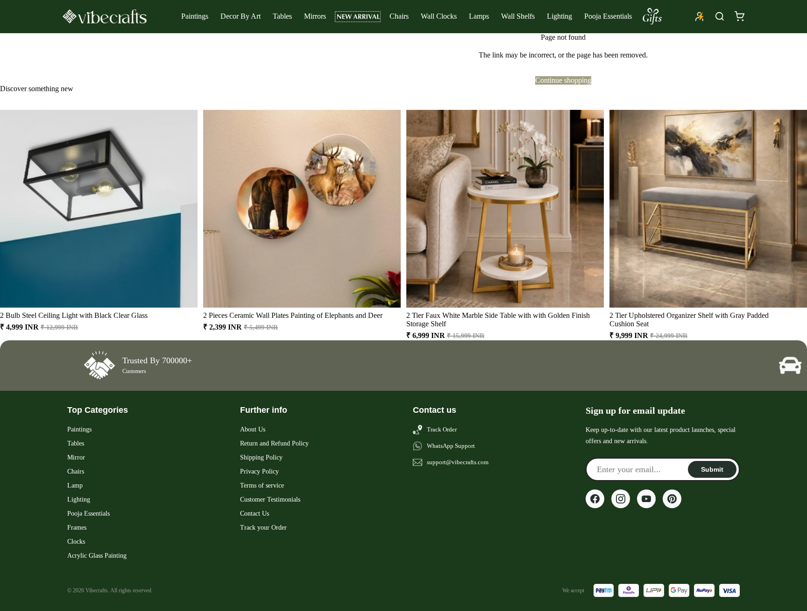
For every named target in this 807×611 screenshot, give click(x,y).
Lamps (479, 16)
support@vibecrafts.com (457, 462)
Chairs (399, 16)
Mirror (76, 457)
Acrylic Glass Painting (97, 555)
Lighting (559, 16)
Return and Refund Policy (274, 443)
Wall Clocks (439, 16)
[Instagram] (620, 498)
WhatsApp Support (451, 445)
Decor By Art (240, 16)
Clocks (76, 541)
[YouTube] (646, 498)
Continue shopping (563, 80)
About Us (252, 429)
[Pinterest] (672, 498)
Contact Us (254, 513)
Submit (712, 469)
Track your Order (263, 527)
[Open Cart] (739, 16)
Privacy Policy (259, 471)
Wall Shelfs (518, 16)
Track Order (442, 429)
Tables (282, 16)
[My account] (699, 16)
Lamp (75, 485)
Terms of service (262, 485)
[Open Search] (720, 16)
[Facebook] (595, 498)
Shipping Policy (261, 457)
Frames (76, 527)
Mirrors (315, 16)
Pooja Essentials (608, 16)
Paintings (194, 16)
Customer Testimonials (270, 499)
